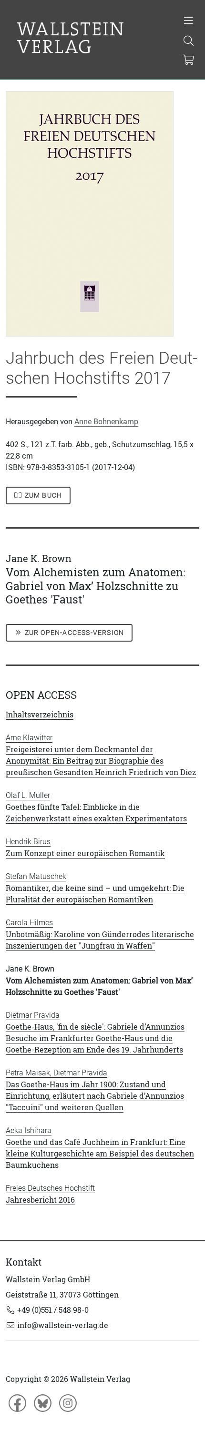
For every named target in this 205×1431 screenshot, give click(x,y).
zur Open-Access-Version (73, 632)
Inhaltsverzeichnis (39, 714)
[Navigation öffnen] (188, 21)
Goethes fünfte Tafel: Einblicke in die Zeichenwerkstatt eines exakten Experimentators (96, 807)
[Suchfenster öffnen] (188, 41)
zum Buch (42, 495)
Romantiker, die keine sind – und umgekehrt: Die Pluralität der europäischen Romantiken (95, 888)
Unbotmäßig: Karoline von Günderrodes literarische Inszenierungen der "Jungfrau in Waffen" (100, 934)
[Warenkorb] (188, 60)
